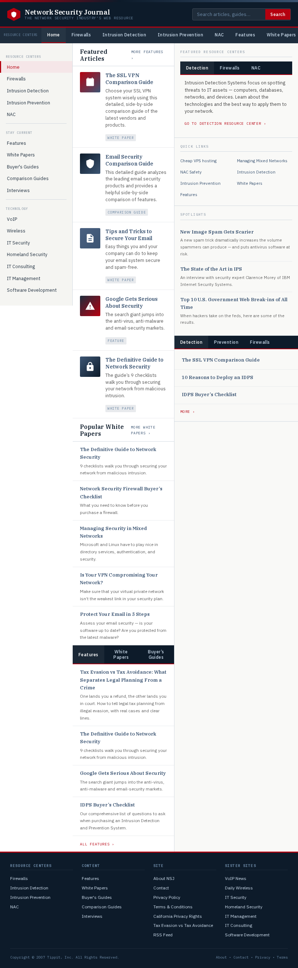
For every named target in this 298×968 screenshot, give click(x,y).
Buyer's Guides (23, 167)
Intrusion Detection (124, 34)
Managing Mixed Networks (262, 160)
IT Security (18, 243)
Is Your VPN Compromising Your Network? (119, 579)
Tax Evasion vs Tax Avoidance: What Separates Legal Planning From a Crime (123, 680)
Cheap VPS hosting (198, 160)
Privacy (262, 957)
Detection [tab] (197, 68)
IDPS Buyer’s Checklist (107, 805)
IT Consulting (21, 266)
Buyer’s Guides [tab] (156, 654)
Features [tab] (88, 654)
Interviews (18, 190)
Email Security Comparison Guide (129, 160)
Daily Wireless (239, 888)
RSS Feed (163, 934)
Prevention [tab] (226, 342)
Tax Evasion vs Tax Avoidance (183, 925)
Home (53, 34)
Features (245, 34)
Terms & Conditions (173, 906)
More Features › (147, 54)
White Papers (21, 155)
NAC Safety (191, 172)
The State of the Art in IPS (211, 269)
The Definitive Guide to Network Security (134, 363)
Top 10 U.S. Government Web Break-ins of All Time (233, 303)
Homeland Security (27, 254)
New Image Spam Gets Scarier (217, 232)
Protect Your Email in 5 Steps (115, 614)
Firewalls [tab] (229, 68)
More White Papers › (143, 430)
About (221, 957)
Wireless (16, 231)
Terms (282, 957)
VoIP (12, 219)
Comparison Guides (28, 178)
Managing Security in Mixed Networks (113, 532)
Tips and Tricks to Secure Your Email (128, 235)
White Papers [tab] (121, 654)
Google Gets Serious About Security (131, 302)
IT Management (23, 278)
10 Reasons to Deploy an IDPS (217, 377)
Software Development (32, 290)
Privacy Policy (166, 897)
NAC (219, 34)
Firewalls (81, 34)
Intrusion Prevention (180, 34)
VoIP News (235, 878)
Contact (161, 888)
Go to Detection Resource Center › (225, 123)
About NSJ (163, 878)
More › (187, 411)
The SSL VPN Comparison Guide (129, 78)
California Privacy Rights (177, 916)
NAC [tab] (256, 68)
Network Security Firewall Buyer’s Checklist (121, 492)
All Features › (97, 844)
